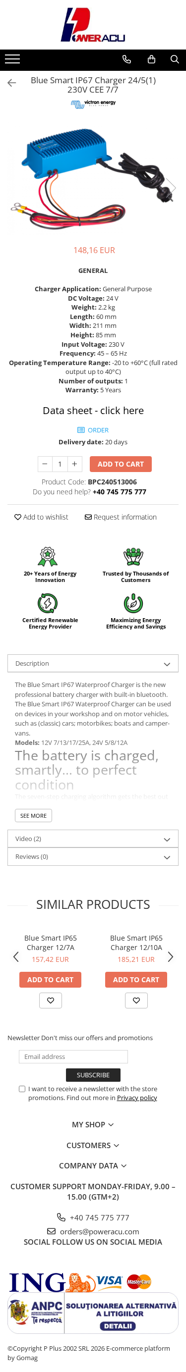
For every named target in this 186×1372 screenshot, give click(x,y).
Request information (124, 517)
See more (33, 815)
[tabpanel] (93, 178)
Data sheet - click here (93, 410)
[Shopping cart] (151, 59)
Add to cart (121, 464)
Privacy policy (137, 1097)
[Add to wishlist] (50, 1000)
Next (171, 188)
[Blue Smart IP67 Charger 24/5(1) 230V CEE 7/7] (93, 178)
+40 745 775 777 (98, 1217)
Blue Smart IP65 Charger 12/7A (50, 942)
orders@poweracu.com (98, 1231)
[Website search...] (175, 59)
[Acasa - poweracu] (93, 24)
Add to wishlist (44, 517)
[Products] (13, 61)
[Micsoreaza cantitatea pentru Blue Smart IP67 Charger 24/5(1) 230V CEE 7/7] (45, 464)
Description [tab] (32, 663)
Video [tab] (28, 838)
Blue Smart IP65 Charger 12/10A (136, 942)
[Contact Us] (127, 59)
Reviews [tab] (31, 856)
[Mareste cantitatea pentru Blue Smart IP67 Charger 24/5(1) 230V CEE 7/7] (74, 464)
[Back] (7, 83)
